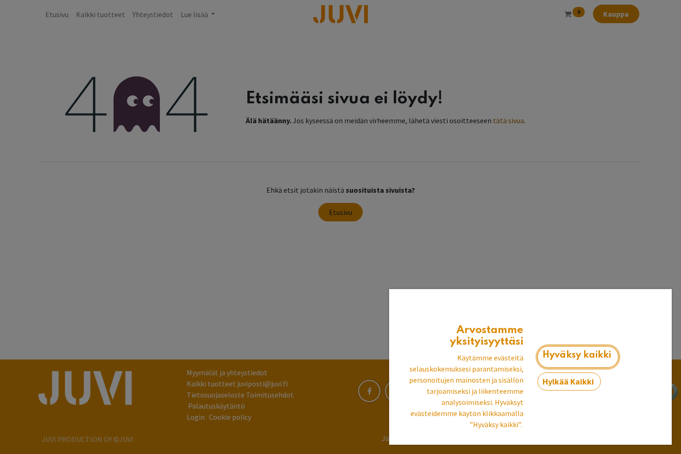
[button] (577, 357)
